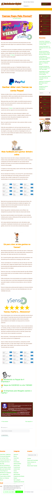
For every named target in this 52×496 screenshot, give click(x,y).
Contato (29, 458)
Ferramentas (16, 461)
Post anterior (4, 421)
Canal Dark (16, 458)
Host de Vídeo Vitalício (29, 2)
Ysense (10, 108)
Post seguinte (29, 421)
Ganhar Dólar (17, 465)
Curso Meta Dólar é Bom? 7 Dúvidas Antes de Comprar (45, 78)
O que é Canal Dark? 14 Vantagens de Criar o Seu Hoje (45, 48)
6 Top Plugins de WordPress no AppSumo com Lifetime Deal (44, 58)
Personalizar (7, 491)
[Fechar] (23, 484)
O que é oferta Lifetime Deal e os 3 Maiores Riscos (44, 63)
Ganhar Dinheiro (17, 463)
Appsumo (16, 454)
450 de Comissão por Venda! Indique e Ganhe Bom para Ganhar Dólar (44, 53)
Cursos (15, 460)
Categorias (26, 6)
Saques (15, 478)
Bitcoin (15, 456)
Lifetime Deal (17, 469)
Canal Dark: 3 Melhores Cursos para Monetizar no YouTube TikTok (45, 43)
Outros (15, 470)
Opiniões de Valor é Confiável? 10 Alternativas (43, 88)
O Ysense (12, 55)
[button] (29, 6)
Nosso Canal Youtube (32, 465)
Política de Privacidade (32, 460)
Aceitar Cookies (19, 491)
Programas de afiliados (19, 476)
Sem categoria (17, 480)
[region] (13, 488)
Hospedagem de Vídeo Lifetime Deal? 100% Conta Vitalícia (44, 73)
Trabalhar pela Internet (19, 481)
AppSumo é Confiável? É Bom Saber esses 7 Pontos (44, 83)
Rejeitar (12, 491)
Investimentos (17, 467)
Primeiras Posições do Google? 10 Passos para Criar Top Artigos (44, 68)
